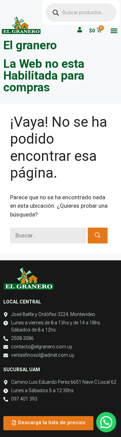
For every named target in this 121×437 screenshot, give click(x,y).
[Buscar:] (49, 235)
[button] (113, 30)
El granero (30, 45)
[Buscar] (98, 236)
